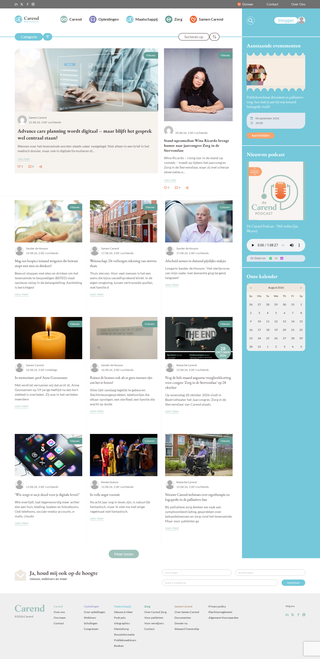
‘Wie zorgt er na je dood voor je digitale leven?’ (47, 494)
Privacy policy (217, 606)
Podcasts (120, 617)
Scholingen (90, 623)
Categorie (29, 36)
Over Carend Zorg (155, 612)
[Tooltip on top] (40, 166)
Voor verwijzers (154, 623)
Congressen (91, 629)
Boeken (119, 646)
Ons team (60, 617)
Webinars (90, 617)
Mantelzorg (121, 629)
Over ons (59, 612)
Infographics (122, 623)
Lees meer (24, 159)
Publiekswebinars (125, 640)
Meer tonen (123, 554)
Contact (272, 4)
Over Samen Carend (187, 612)
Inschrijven (293, 582)
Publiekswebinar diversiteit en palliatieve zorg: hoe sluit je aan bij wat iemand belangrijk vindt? (275, 102)
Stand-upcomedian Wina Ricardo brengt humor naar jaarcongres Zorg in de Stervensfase (196, 145)
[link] (289, 20)
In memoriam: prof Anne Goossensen (41, 377)
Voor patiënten (153, 617)
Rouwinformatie (124, 634)
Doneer (247, 4)
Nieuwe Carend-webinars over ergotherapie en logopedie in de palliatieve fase (197, 497)
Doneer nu (181, 623)
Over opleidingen (94, 612)
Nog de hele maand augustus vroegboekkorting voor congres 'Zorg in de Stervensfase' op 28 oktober (198, 382)
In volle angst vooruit (105, 494)
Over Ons (298, 4)
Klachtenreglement (220, 612)
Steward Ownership (187, 629)
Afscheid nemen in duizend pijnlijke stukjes (195, 260)
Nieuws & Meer (123, 612)
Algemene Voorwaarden (223, 617)
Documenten (183, 617)
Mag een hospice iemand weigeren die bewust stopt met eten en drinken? (46, 263)
